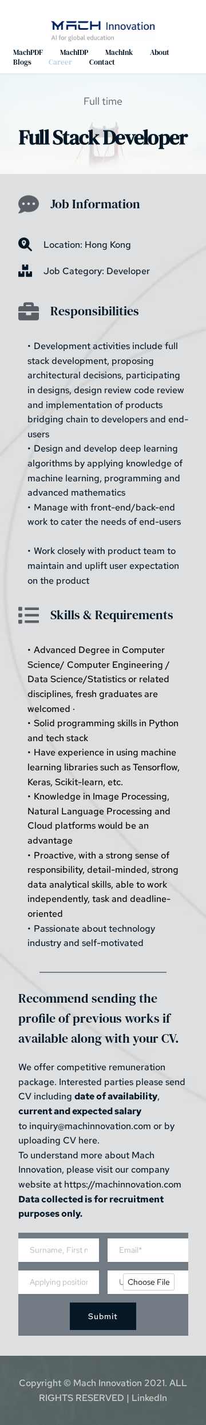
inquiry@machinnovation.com (90, 1126)
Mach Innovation (107, 1383)
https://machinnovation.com (122, 1184)
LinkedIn (149, 1398)
